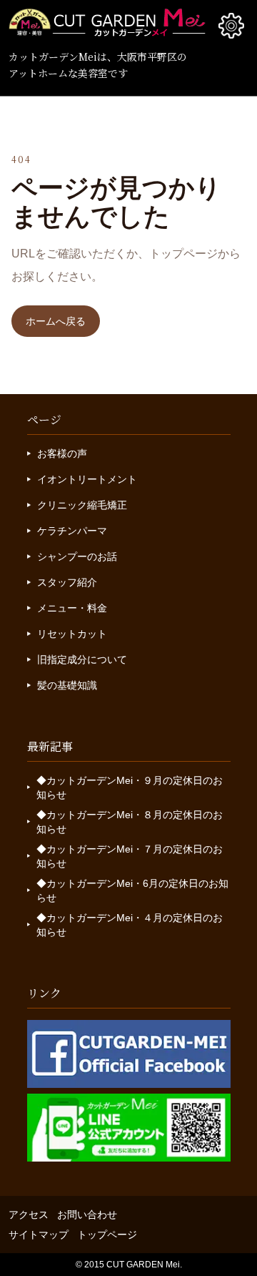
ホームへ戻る (56, 321)
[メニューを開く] (231, 26)
